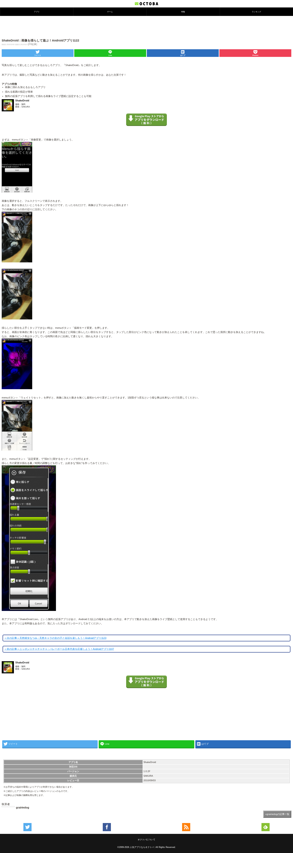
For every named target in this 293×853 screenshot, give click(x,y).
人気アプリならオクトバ (142, 847)
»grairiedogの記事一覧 (277, 814)
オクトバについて (146, 839)
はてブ (182, 55)
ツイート (37, 55)
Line (110, 55)
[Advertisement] (146, 26)
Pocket (255, 55)
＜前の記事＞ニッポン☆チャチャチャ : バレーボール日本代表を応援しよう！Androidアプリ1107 (59, 649)
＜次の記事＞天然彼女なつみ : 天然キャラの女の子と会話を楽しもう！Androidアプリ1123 (55, 638)
